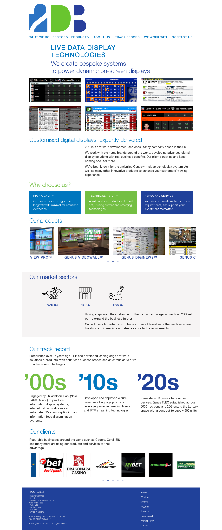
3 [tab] (113, 480)
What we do (146, 497)
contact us (182, 37)
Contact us (146, 525)
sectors (60, 37)
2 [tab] (108, 480)
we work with (156, 37)
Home (144, 492)
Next (197, 465)
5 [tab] (122, 480)
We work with (147, 521)
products (80, 37)
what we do (39, 37)
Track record (147, 516)
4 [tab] (117, 480)
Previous (29, 465)
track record (127, 37)
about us (102, 37)
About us (145, 511)
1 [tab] (103, 480)
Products (145, 507)
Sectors (144, 502)
